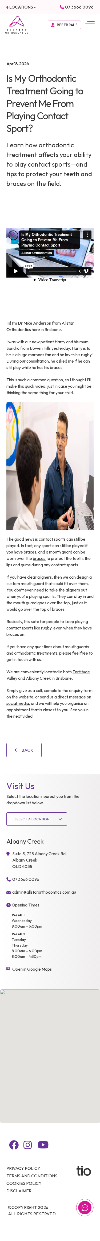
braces (39, 558)
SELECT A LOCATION (32, 819)
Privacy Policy (23, 1168)
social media (17, 703)
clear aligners (39, 577)
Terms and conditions (31, 1175)
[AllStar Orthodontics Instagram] (27, 1145)
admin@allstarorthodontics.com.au (44, 892)
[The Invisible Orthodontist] (85, 1171)
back (27, 750)
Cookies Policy (24, 1183)
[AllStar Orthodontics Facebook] (14, 1145)
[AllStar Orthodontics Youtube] (43, 1145)
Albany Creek (38, 678)
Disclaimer (18, 1190)
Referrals (67, 24)
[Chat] (84, 1207)
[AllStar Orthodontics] (16, 24)
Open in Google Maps (32, 969)
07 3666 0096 (79, 7)
